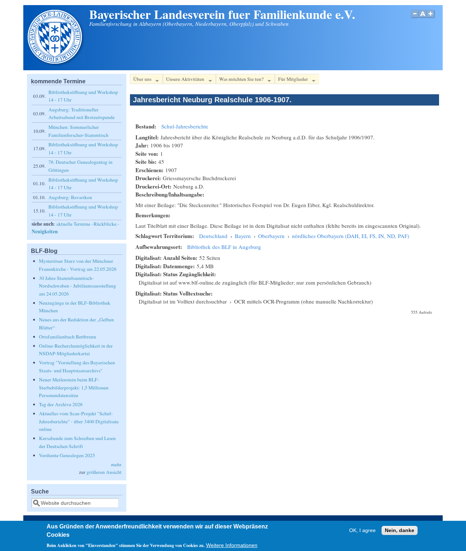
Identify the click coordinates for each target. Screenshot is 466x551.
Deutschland (213, 235)
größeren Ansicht (104, 472)
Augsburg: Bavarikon (70, 197)
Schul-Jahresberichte (184, 126)
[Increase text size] (431, 17)
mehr (116, 464)
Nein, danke (399, 530)
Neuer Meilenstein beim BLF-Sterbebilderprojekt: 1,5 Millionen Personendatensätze (73, 387)
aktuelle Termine (73, 224)
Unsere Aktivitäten (183, 80)
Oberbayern (271, 235)
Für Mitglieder (291, 80)
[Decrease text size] (415, 17)
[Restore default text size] (423, 17)
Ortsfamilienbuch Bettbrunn (67, 336)
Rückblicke (105, 224)
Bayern (243, 235)
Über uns (140, 80)
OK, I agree (362, 530)
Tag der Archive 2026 (61, 404)
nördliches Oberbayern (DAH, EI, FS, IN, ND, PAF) (350, 235)
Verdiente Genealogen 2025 (67, 455)
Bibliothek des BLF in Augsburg (224, 246)
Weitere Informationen (231, 545)
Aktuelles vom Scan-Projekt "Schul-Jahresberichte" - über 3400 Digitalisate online (79, 421)
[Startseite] (56, 64)
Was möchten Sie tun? (240, 80)
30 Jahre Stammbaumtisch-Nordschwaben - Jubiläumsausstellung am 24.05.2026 (77, 286)
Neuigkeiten (45, 231)
